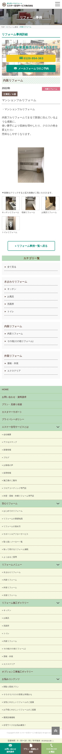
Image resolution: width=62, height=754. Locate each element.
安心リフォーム (9, 503)
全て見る (11, 267)
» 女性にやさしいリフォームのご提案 (18, 702)
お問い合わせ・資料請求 (14, 397)
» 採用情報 (6, 473)
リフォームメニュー (12, 564)
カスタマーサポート (12, 412)
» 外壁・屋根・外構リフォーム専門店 (18, 496)
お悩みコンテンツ (11, 679)
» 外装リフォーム (9, 587)
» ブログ (5, 457)
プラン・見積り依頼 (12, 404)
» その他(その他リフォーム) (14, 649)
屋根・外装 (12, 363)
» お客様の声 (7, 465)
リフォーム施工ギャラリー (15, 602)
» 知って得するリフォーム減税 (15, 549)
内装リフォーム (15, 333)
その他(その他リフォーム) (20, 341)
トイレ (10, 311)
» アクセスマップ (9, 442)
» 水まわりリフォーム (11, 572)
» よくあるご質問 (9, 557)
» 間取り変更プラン (10, 687)
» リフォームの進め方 (11, 526)
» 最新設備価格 (8, 717)
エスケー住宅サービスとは (15, 427)
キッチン (11, 289)
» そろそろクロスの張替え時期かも (17, 694)
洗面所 (10, 304)
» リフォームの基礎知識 (12, 519)
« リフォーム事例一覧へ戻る (31, 245)
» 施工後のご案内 (9, 480)
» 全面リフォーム (9, 595)
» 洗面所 (5, 626)
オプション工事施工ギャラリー (17, 671)
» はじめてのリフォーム (12, 511)
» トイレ (5, 633)
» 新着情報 (6, 450)
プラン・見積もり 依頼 (31, 750)
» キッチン (6, 610)
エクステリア (14, 370)
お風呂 (10, 296)
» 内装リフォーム (9, 580)
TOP (3, 27)
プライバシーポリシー (13, 419)
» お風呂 (5, 618)
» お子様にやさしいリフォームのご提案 (19, 710)
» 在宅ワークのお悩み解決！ (14, 725)
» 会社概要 (6, 434)
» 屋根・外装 (7, 656)
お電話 (51, 750)
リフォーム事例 (12, 27)
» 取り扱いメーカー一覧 (12, 542)
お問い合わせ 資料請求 (10, 750)
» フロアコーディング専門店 (14, 488)
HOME (5, 389)
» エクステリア (8, 664)
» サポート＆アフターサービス (15, 534)
